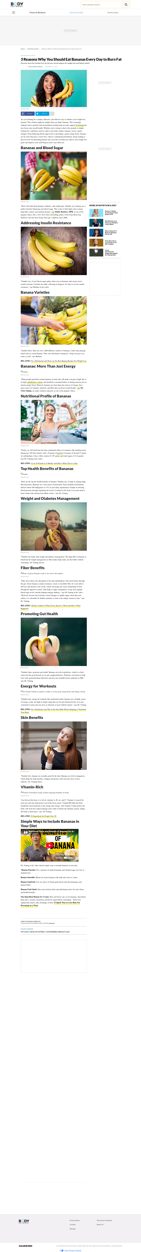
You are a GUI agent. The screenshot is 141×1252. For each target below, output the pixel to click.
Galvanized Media (71, 1246)
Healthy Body (112, 12)
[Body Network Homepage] (17, 4)
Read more (52, 923)
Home (23, 49)
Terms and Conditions (104, 1220)
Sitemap (72, 1229)
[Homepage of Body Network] (24, 1221)
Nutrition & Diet (76, 12)
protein (60, 453)
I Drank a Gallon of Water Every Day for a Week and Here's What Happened (50, 607)
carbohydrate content (34, 382)
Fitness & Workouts (38, 12)
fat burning (79, 125)
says (53, 211)
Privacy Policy (75, 1220)
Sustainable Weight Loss (57, 932)
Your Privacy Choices (72, 1250)
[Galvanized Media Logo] (25, 1246)
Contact (72, 1224)
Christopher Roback (35, 66)
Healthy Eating (37, 932)
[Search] (126, 4)
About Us (100, 1224)
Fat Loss (24, 932)
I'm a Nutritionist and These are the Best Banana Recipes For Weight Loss (59, 361)
